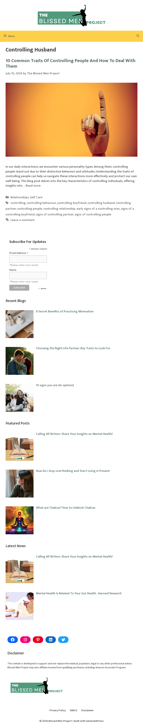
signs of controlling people (93, 214)
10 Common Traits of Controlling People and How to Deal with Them (71, 63)
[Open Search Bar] (138, 36)
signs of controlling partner (54, 214)
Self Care (36, 197)
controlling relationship (59, 208)
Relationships (20, 197)
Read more (33, 185)
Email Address (18, 253)
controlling (18, 203)
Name (12, 269)
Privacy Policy (58, 710)
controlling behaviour (41, 203)
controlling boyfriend (71, 203)
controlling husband (101, 203)
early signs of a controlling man (98, 208)
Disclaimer (87, 710)
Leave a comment (23, 220)
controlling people (29, 208)
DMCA (73, 710)
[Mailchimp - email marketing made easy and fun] (42, 288)
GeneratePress (95, 721)
